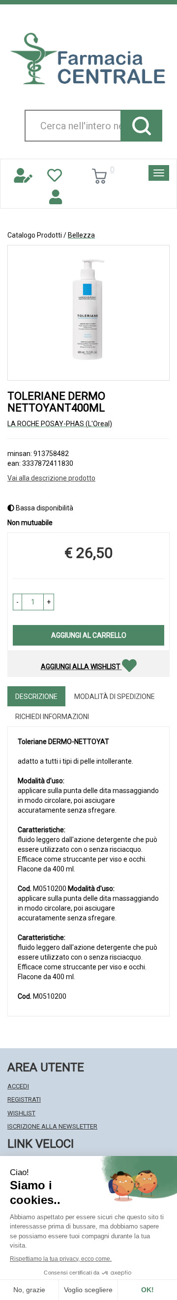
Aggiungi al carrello (88, 635)
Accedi (18, 1086)
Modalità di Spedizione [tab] (114, 696)
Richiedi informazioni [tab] (52, 717)
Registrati (24, 1099)
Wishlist (21, 1113)
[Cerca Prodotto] (141, 126)
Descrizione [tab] (36, 696)
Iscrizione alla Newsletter (52, 1126)
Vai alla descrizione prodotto (51, 478)
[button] (17, 602)
